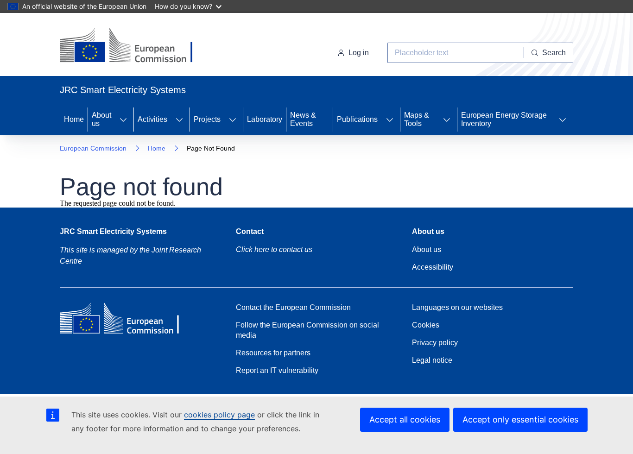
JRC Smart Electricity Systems (113, 231)
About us (101, 119)
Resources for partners (273, 353)
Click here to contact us (274, 249)
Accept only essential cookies (520, 419)
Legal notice (432, 360)
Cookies (425, 325)
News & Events (303, 119)
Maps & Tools (416, 119)
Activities (152, 119)
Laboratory (264, 119)
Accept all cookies (404, 419)
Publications (357, 119)
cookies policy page (219, 414)
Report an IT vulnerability (277, 370)
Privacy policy (435, 343)
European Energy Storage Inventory (504, 119)
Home (74, 119)
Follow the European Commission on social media (307, 330)
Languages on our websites (457, 307)
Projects (207, 119)
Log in (358, 53)
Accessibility (432, 267)
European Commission (93, 148)
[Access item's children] (123, 119)
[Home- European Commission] (134, 46)
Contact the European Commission (293, 307)
